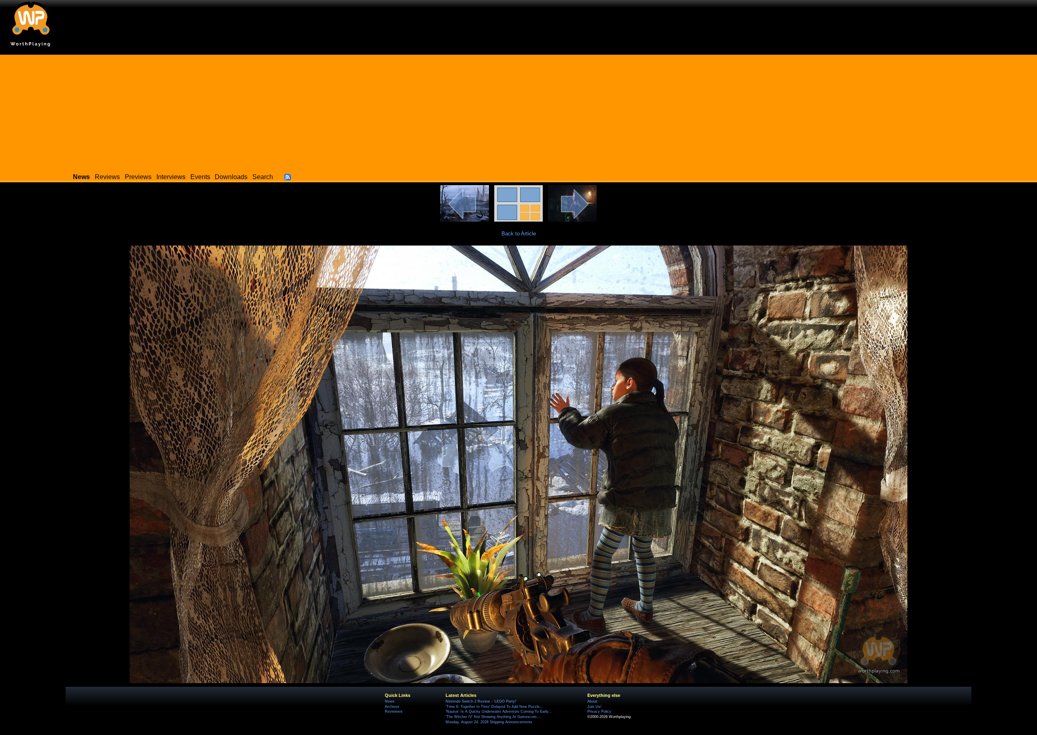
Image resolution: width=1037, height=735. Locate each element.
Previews (138, 176)
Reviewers (394, 711)
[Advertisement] (518, 111)
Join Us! (594, 707)
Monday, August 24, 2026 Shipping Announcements (489, 722)
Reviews (107, 176)
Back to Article (518, 234)
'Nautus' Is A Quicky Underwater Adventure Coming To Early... (499, 711)
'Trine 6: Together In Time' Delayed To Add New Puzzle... (494, 707)
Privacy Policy (599, 711)
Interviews (171, 176)
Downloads (231, 176)
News (390, 701)
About (592, 701)
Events (200, 176)
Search (262, 176)
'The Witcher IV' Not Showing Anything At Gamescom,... (494, 717)
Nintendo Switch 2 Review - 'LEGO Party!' (481, 701)
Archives (392, 707)
